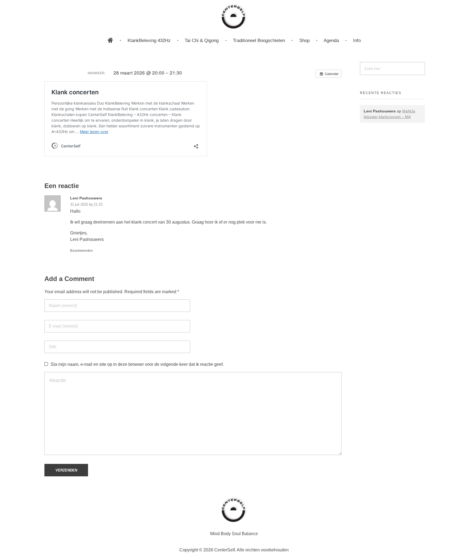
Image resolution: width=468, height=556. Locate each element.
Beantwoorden (81, 251)
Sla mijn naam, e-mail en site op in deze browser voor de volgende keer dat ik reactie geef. (137, 364)
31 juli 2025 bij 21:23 (86, 204)
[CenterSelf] (234, 16)
